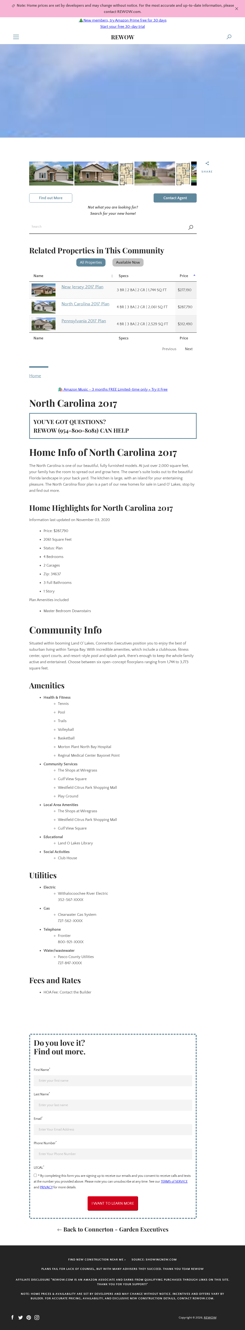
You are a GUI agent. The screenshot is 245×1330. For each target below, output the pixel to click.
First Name (42, 1069)
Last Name (42, 1094)
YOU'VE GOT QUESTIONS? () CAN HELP (81, 426)
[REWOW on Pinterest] (28, 1317)
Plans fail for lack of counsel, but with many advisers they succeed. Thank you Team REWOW (122, 1269)
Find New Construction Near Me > (97, 1259)
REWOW (122, 37)
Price (184, 276)
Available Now (128, 262)
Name (38, 276)
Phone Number (45, 1143)
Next (189, 349)
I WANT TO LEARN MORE (113, 1203)
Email (38, 1118)
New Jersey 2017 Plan (82, 287)
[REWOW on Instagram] (36, 1317)
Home (35, 375)
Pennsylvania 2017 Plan (83, 321)
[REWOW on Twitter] (20, 1317)
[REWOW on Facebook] (12, 1317)
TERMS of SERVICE (174, 1182)
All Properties (91, 262)
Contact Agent (175, 198)
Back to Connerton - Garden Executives (115, 1229)
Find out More (50, 198)
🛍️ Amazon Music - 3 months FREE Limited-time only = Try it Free (112, 389)
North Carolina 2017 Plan (85, 304)
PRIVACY (46, 1187)
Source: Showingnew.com (154, 1259)
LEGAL (39, 1167)
